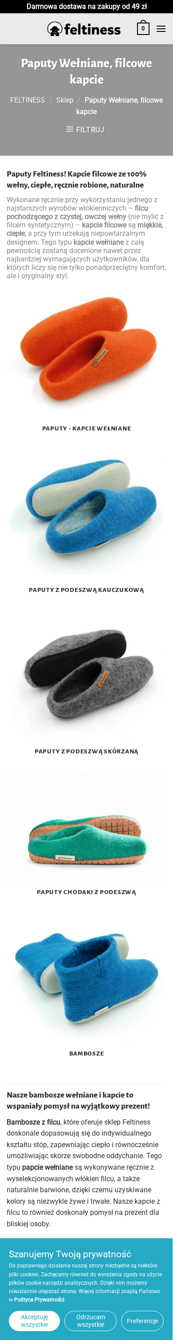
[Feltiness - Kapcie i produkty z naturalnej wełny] (84, 29)
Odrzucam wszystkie (90, 1320)
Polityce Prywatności (39, 1300)
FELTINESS (27, 100)
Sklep (65, 100)
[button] (143, 28)
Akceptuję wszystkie (34, 1320)
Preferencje (142, 1321)
